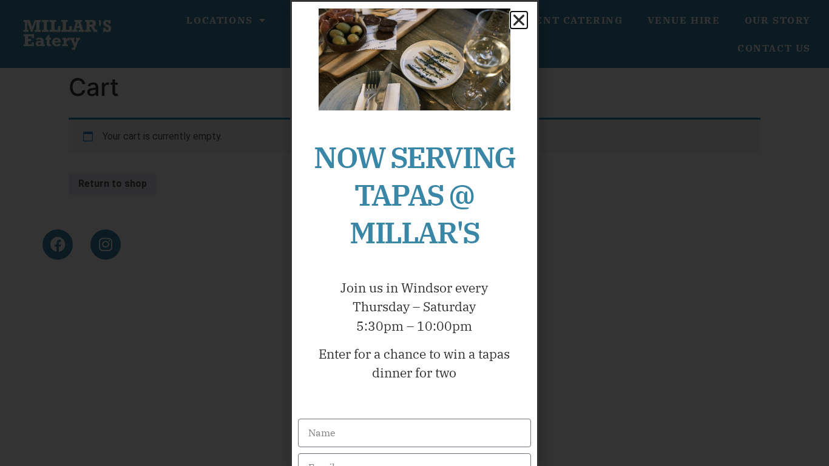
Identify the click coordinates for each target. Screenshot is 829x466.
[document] (414, 233)
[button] (519, 20)
